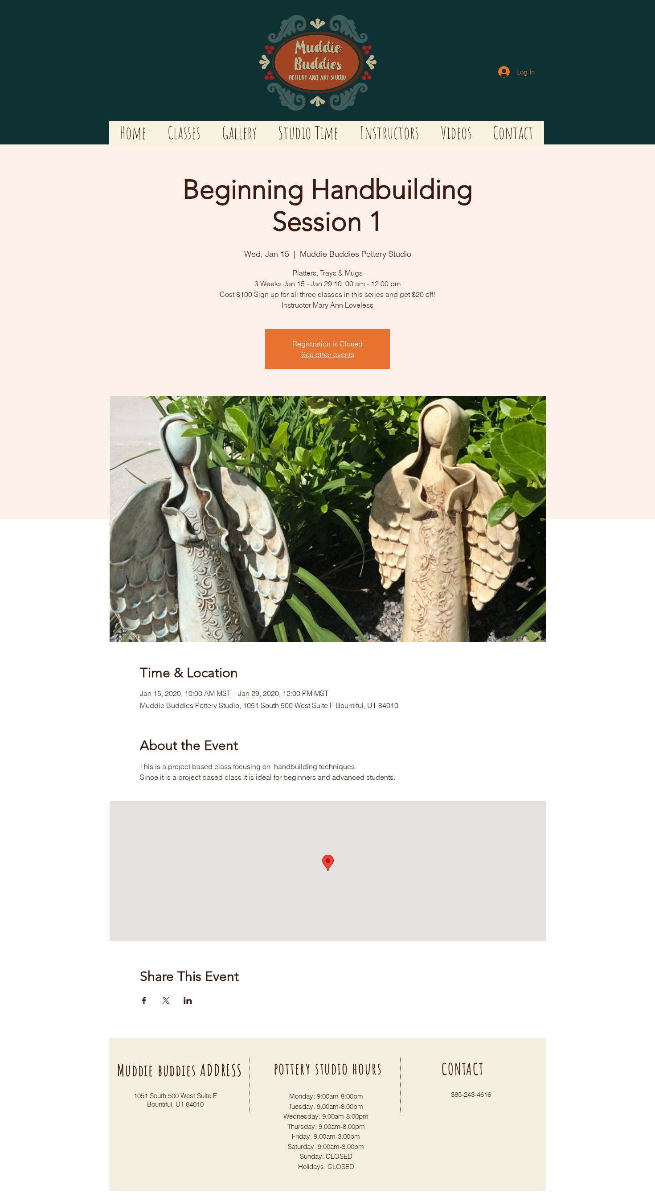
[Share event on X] (166, 1000)
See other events (327, 354)
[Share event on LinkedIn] (188, 1000)
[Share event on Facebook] (144, 1000)
